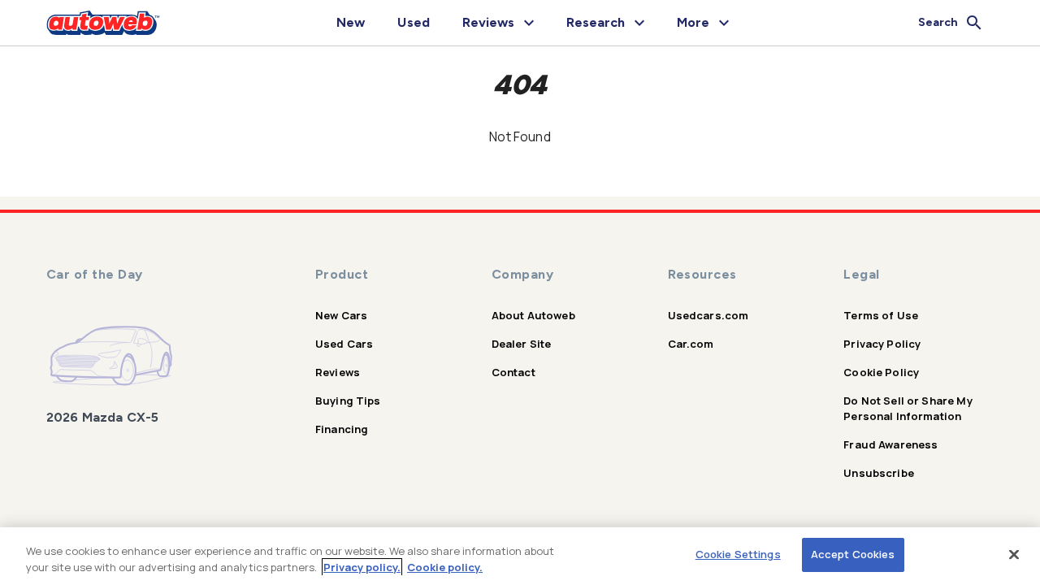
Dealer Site (522, 343)
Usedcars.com (708, 315)
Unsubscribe (878, 473)
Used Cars (344, 343)
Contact (513, 372)
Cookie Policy (881, 372)
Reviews (337, 372)
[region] (520, 556)
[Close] (1014, 554)
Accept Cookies (853, 554)
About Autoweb (533, 315)
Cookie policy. (445, 567)
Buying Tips (348, 400)
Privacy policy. (362, 567)
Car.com (691, 343)
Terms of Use (880, 315)
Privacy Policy (882, 343)
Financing (341, 429)
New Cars (341, 315)
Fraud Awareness (890, 444)
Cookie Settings (738, 554)
